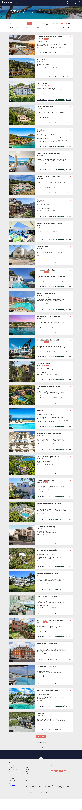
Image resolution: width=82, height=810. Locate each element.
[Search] (29, 23)
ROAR (30, 793)
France (27, 744)
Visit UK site (78, 3)
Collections (35, 3)
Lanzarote (51, 744)
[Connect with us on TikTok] (65, 771)
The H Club (11, 763)
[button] (41, 758)
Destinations (17, 3)
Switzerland (37, 747)
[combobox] (18, 23)
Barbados (38, 744)
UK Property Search (13, 769)
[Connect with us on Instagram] (57, 771)
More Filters (57, 24)
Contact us (51, 3)
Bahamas (45, 744)
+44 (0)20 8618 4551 (55, 763)
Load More (41, 736)
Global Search (12, 767)
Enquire (52, 52)
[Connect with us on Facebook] (52, 771)
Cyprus (70, 744)
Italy (33, 744)
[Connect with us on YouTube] (62, 771)
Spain (16, 744)
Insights (43, 3)
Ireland (27, 773)
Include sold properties (36, 27)
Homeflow (39, 793)
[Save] (70, 37)
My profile (71, 3)
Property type (47, 24)
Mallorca (65, 744)
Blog (10, 773)
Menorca (58, 744)
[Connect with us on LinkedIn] (60, 771)
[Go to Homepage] (6, 2)
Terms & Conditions (13, 778)
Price (34, 23)
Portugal (22, 744)
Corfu (27, 767)
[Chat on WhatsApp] (60, 53)
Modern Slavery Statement (15, 765)
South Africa (45, 747)
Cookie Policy (12, 780)
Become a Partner (60, 3)
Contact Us (53, 765)
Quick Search (25, 3)
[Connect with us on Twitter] (55, 771)
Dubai (11, 744)
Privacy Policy (12, 776)
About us (11, 775)
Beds (40, 23)
